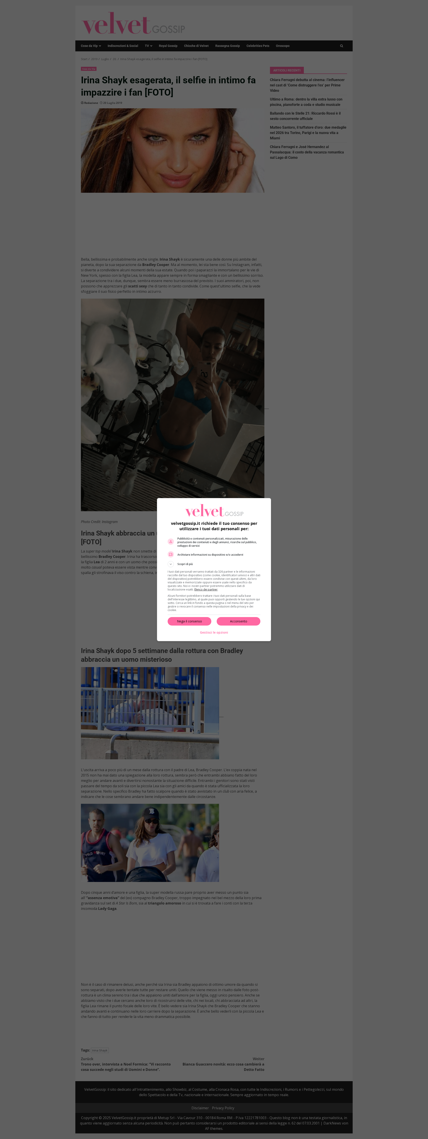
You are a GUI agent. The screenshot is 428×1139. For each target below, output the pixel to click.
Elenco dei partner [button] (206, 589)
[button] (214, 564)
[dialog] (214, 569)
